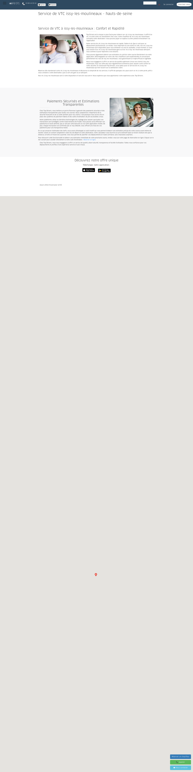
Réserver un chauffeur (180, 756)
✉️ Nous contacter (180, 767)
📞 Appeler (180, 762)
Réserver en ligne (90, 140)
